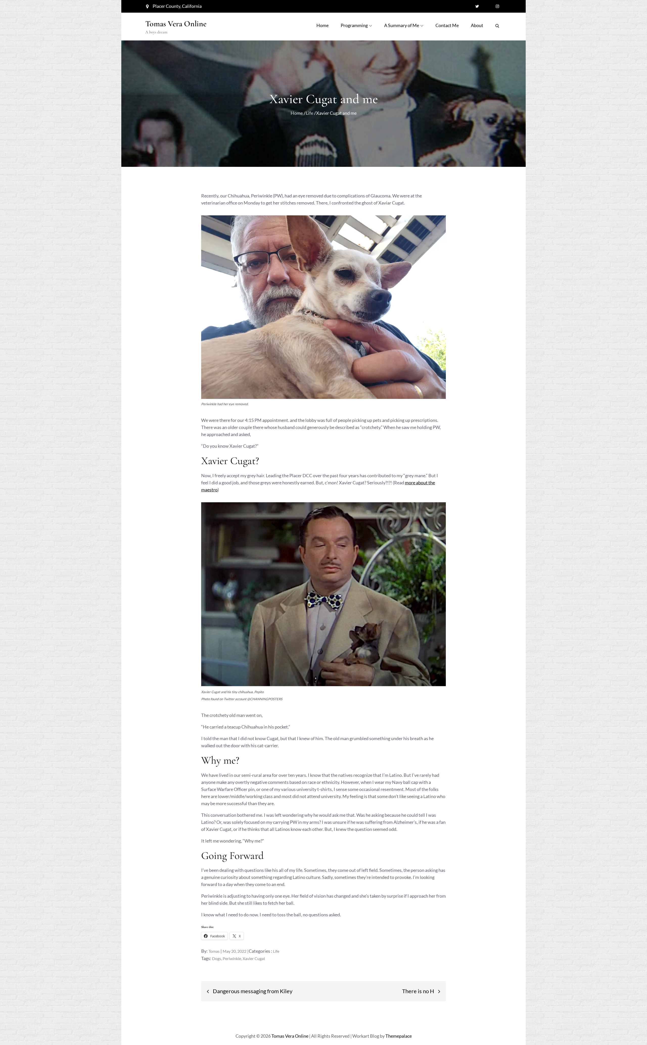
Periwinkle (232, 958)
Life (276, 951)
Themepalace (398, 1036)
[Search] (497, 25)
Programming (354, 25)
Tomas (214, 951)
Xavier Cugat (254, 958)
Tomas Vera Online (175, 24)
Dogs (216, 958)
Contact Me (447, 25)
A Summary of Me (401, 25)
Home (322, 25)
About (477, 25)
